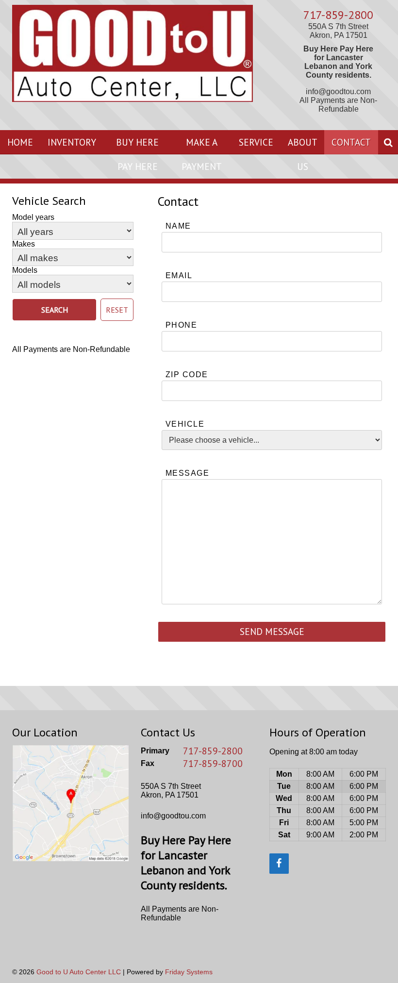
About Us (302, 154)
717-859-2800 (338, 14)
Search (54, 310)
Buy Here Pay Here (137, 154)
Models (24, 270)
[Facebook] (279, 863)
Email (179, 275)
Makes (23, 244)
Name (178, 226)
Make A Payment (202, 154)
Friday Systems (189, 972)
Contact (351, 142)
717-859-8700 (213, 763)
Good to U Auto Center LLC (78, 972)
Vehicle (185, 424)
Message (187, 473)
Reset (117, 310)
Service (256, 142)
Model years (33, 217)
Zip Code (187, 374)
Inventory (72, 142)
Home (20, 142)
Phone (181, 325)
